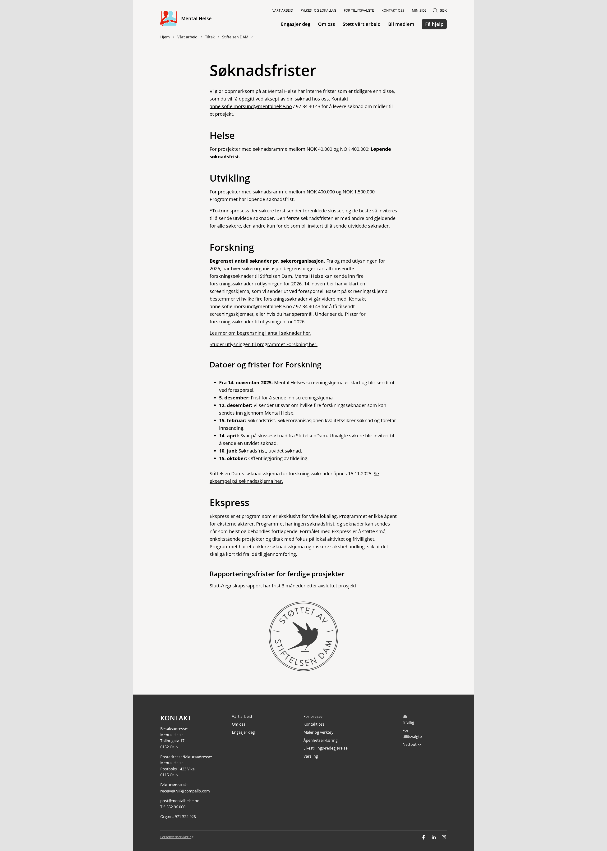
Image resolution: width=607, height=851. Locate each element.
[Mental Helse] (168, 18)
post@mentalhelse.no (179, 800)
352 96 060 (175, 807)
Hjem (165, 37)
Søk (443, 10)
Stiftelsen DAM (235, 37)
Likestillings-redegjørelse (326, 748)
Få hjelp (434, 24)
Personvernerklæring (176, 837)
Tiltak (210, 37)
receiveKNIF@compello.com (185, 791)
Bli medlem (401, 24)
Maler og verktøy (318, 732)
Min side (419, 10)
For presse (313, 716)
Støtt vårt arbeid (362, 24)
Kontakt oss (393, 10)
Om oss (326, 24)
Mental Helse (196, 18)
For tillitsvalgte (359, 10)
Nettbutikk (412, 744)
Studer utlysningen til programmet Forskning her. (263, 344)
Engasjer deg (295, 24)
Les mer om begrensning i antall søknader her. (260, 333)
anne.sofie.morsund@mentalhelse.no (251, 106)
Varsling (311, 756)
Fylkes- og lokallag (318, 10)
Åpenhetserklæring (321, 740)
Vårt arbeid (282, 10)
